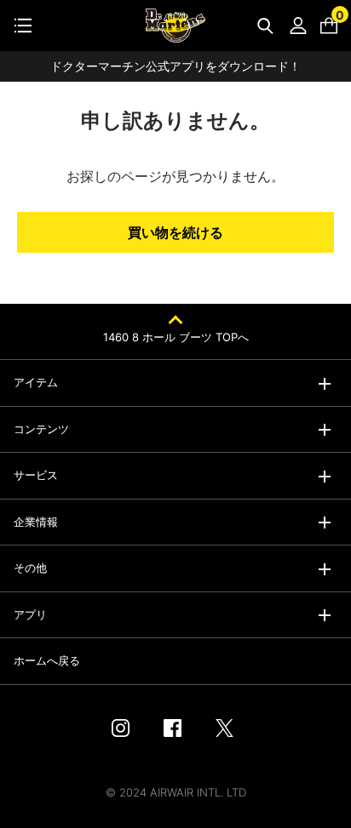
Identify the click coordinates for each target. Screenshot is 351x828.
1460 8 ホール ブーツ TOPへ (176, 337)
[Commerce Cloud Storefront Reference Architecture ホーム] (175, 26)
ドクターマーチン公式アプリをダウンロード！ (175, 66)
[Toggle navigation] (23, 25)
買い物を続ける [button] (175, 232)
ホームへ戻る (47, 660)
